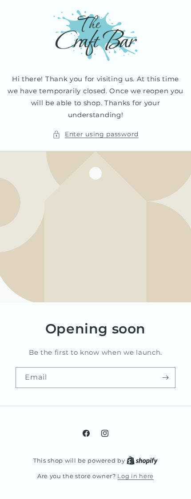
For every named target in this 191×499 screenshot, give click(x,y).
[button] (95, 134)
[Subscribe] (165, 377)
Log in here (135, 475)
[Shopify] (142, 460)
